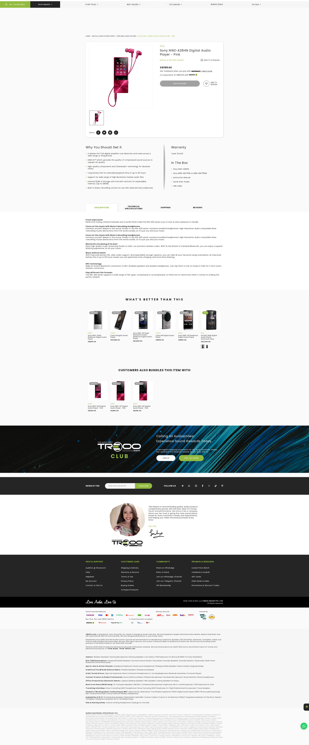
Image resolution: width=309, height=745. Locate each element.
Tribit (218, 736)
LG (181, 727)
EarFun (97, 722)
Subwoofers (199, 661)
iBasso (97, 725)
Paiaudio (163, 730)
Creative (129, 720)
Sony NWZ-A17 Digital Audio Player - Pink (119, 407)
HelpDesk (90, 577)
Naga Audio (198, 729)
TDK (141, 736)
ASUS (150, 715)
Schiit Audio (109, 734)
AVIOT (121, 716)
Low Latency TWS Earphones (156, 657)
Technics (153, 736)
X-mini (89, 739)
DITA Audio (205, 720)
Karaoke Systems (186, 661)
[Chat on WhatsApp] (304, 726)
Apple (128, 715)
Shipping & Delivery (130, 568)
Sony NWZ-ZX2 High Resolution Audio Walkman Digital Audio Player (142, 335)
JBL (178, 725)
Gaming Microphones (119, 657)
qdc (146, 732)
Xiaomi (96, 739)
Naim (206, 729)
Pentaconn (185, 730)
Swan (108, 736)
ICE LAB (104, 725)
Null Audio (130, 730)
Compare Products (129, 590)
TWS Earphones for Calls (204, 684)
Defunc (162, 720)
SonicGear (176, 734)
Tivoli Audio (185, 736)
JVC (207, 725)
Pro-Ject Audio (109, 732)
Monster (184, 729)
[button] (91, 118)
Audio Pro (172, 715)
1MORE (88, 715)
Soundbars (157, 661)
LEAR (147, 727)
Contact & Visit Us (94, 585)
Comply (102, 720)
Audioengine (198, 715)
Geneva (151, 723)
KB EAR (94, 727)
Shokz (136, 734)
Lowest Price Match (201, 568)
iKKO (118, 725)
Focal (106, 723)
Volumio (187, 737)
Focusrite (113, 723)
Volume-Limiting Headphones (118, 703)
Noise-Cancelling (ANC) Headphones (121, 688)
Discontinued (179, 83)
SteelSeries (90, 736)
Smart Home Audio (103, 662)
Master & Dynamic (114, 729)
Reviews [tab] (197, 207)
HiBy (199, 723)
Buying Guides (127, 585)
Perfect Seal (196, 730)
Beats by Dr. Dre (165, 716)
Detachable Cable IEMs (133, 697)
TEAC (146, 736)
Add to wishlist (214, 83)
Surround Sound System (142, 661)
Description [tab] (102, 207)
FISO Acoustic (97, 723)
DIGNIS (197, 720)
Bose (198, 716)
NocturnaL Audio (103, 730)
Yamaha (110, 739)
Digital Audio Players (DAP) (103, 36)
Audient (164, 715)
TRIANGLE (210, 736)
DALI (135, 720)
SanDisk (89, 734)
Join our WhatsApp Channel (169, 577)
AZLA (133, 716)
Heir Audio (192, 723)
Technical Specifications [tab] (134, 207)
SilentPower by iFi (153, 734)
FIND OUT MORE (191, 458)
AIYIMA (117, 715)
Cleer (214, 718)
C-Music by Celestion (136, 718)
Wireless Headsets (101, 657)
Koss (118, 727)
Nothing (115, 730)
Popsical (89, 732)
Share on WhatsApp (165, 568)
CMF (219, 718)
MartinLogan (100, 729)
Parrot (170, 730)
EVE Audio (182, 722)
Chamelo (200, 718)
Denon (190, 720)
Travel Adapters (203, 688)
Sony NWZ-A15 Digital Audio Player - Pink (142, 407)
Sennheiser (119, 734)
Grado (158, 723)
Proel (118, 732)
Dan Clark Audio (145, 720)
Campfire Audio (168, 718)
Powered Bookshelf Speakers (119, 661)
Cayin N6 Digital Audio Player (165, 336)
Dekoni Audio (172, 720)
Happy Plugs (167, 723)
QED (150, 732)
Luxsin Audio (203, 727)
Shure (142, 734)
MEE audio (133, 729)
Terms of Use (127, 577)
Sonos (184, 734)
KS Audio (124, 727)
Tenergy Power (164, 736)
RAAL (174, 732)
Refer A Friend (162, 572)
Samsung (217, 732)
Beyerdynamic (179, 716)
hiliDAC (213, 723)
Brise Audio (100, 718)
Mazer (125, 729)
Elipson (161, 722)
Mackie (212, 727)
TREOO (194, 736)
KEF (99, 727)
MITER (165, 729)
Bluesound (190, 716)
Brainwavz (90, 718)
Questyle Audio (164, 732)
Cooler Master (112, 720)
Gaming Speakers (136, 657)
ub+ (87, 737)
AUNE (116, 716)
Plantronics (206, 730)
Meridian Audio (144, 729)
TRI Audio (202, 736)
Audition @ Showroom (96, 568)
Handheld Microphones (172, 677)
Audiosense (101, 716)
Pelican (177, 730)
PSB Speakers (126, 732)
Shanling (129, 734)
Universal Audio (131, 737)
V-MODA (142, 737)
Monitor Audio (174, 729)
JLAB (191, 725)
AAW (94, 715)
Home (88, 36)
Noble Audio (90, 730)
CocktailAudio (91, 720)
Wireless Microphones (153, 677)
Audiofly (207, 715)
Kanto (88, 727)
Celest (192, 718)
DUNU (213, 720)
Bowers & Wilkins (208, 716)
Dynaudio (90, 722)
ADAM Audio (109, 715)
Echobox (130, 722)
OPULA (143, 730)
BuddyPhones (111, 718)
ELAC (154, 722)
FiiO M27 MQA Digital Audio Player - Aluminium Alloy (209, 337)
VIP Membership (163, 585)
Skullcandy (166, 734)
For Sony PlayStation (193, 657)
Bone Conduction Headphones (135, 673)
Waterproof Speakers (145, 670)
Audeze (157, 715)
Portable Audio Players (126, 36)
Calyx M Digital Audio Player (119, 336)
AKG (123, 715)
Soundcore (203, 734)
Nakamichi (214, 729)
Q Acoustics (138, 732)
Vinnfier (169, 737)
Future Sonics (130, 723)
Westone (195, 737)
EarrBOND (105, 722)
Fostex (121, 723)
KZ (143, 727)
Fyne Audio (142, 723)
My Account (91, 581)
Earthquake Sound (118, 722)
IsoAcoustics (145, 725)
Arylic (134, 715)
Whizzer (214, 737)
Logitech (192, 727)
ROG (190, 732)
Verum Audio (160, 737)
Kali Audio (215, 725)
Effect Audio (146, 722)
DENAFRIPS (183, 720)
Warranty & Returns (130, 572)
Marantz (219, 727)
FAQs (88, 572)
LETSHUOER (174, 727)
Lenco (166, 727)
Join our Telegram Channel (168, 581)
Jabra (154, 725)
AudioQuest (90, 716)
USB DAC (136, 684)
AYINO (127, 716)
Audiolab (216, 715)
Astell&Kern (142, 715)
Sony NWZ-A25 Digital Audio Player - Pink (97, 407)
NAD (190, 729)
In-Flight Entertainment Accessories (181, 688)
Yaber (102, 739)
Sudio (98, 736)
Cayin (158, 333)
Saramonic (98, 734)
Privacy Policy (127, 581)
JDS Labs (184, 725)
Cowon (122, 720)
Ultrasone (106, 737)
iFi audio (112, 725)
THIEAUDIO (175, 736)
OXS (156, 730)
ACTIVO (100, 715)
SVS (103, 736)
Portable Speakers (128, 670)
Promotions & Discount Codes (205, 585)
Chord (208, 718)
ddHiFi (155, 720)
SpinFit (211, 734)
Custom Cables (150, 697)
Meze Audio (156, 729)
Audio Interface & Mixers (133, 677)
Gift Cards (196, 577)
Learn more (207, 71)
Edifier (137, 722)
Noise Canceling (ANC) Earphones (151, 688)
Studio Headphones (206, 677)
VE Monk (150, 737)
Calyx (112, 333)
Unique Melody (117, 737)
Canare (179, 718)
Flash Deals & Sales (200, 581)
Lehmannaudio (156, 727)
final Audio (210, 722)
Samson (207, 732)
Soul (195, 734)
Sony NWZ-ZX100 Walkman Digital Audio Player (97, 337)
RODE (185, 732)
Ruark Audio (198, 732)
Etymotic (172, 722)
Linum (185, 727)
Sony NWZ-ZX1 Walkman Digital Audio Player (188, 336)
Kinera (104, 727)
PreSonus (98, 732)
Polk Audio (217, 730)
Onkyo (137, 730)
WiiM (221, 737)
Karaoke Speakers (171, 661)
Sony (162, 46)
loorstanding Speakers (114, 697)
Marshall (90, 729)
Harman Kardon (180, 723)
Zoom (117, 739)
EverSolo (190, 722)
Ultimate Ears (95, 737)
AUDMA (110, 716)
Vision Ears (178, 737)
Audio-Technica (184, 715)
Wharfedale (205, 737)
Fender (198, 722)
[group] (96, 118)
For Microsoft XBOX (176, 657)
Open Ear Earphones (113, 673)
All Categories (17, 4)
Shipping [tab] (166, 207)
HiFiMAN (205, 723)
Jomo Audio (200, 725)
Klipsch (112, 727)
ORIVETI (150, 730)
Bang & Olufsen (151, 716)
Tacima (115, 736)
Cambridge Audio (153, 718)
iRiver (136, 725)
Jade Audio (163, 725)
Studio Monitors (190, 677)
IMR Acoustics (127, 725)
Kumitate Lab (135, 727)
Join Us (165, 458)
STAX (218, 734)
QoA (155, 732)
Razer (179, 732)
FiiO (202, 333)
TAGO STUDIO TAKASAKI (129, 736)
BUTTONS (122, 718)
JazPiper (172, 725)
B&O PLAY (140, 716)
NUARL (121, 730)
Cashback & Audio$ (201, 572)
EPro (166, 722)
